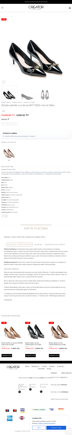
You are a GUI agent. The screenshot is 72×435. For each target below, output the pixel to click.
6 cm (7, 172)
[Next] (67, 50)
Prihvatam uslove (56, 428)
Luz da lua (32, 172)
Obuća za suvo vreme (41, 172)
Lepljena (27, 172)
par (61, 172)
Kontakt (41, 369)
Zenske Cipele (17, 102)
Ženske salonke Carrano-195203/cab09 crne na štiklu (33, 343)
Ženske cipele (57, 174)
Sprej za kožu (25, 174)
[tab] (19, 245)
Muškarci (35, 366)
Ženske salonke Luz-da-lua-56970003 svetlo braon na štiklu (12, 343)
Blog (49, 369)
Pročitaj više (8, 300)
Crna (13, 172)
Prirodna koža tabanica (15, 174)
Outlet (51, 366)
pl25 (64, 172)
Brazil (10, 172)
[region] (49, 423)
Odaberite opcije (7, 355)
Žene (27, 366)
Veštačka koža (49, 174)
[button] (2, 8)
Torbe (44, 366)
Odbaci (39, 428)
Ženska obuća (6, 102)
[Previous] (4, 50)
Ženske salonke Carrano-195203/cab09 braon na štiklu (57, 343)
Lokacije (60, 366)
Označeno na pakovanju (53, 172)
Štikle (30, 174)
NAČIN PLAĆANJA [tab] (36, 228)
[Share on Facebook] (2, 216)
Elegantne (18, 172)
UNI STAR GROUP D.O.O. (39, 174)
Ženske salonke (29, 102)
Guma (22, 172)
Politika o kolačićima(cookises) (46, 423)
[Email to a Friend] (6, 216)
